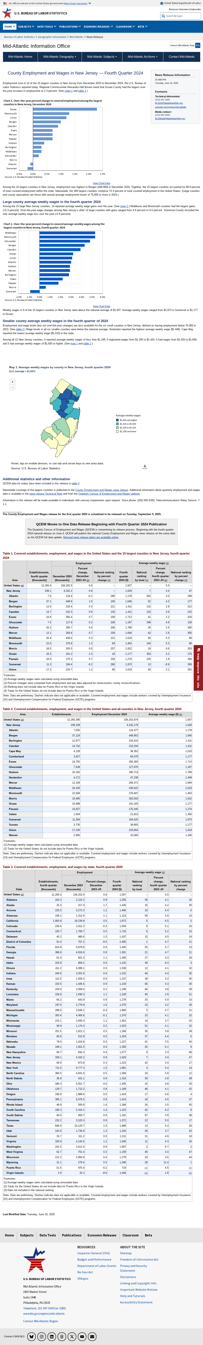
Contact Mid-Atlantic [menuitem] (182, 56)
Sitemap (126, 1253)
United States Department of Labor (182, 3)
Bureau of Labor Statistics (19, 37)
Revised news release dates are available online (90, 537)
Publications (71, 1235)
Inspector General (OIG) (93, 1253)
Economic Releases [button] (97, 26)
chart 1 (69, 90)
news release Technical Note (45, 493)
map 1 (74, 343)
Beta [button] (141, 26)
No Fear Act (85, 1272)
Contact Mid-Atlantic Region (40, 1321)
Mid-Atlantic (76, 37)
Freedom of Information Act (139, 1259)
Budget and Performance (94, 1259)
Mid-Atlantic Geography (58, 56)
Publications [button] (68, 26)
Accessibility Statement (136, 1302)
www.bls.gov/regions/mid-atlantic (170, 107)
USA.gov (82, 1278)
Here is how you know (75, 3)
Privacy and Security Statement (133, 1268)
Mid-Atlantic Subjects (101, 56)
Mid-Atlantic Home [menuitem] (20, 56)
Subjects (27, 1235)
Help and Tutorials (132, 1296)
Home (9, 1235)
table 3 (75, 483)
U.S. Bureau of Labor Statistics (40, 13)
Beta (148, 1235)
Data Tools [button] (45, 26)
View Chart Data (101, 183)
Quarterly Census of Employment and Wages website (109, 493)
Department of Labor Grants (96, 1266)
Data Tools (48, 1235)
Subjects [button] (25, 26)
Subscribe (195, 9)
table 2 (20, 329)
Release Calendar (179, 9)
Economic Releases (102, 1235)
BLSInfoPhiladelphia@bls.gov (169, 103)
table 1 (82, 90)
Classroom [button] (124, 26)
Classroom (131, 1235)
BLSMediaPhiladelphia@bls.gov (170, 118)
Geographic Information (52, 37)
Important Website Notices (139, 1289)
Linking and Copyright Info (138, 1283)
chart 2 (124, 206)
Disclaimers (128, 1277)
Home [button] (8, 26)
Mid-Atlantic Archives (141, 56)
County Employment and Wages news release (101, 489)
